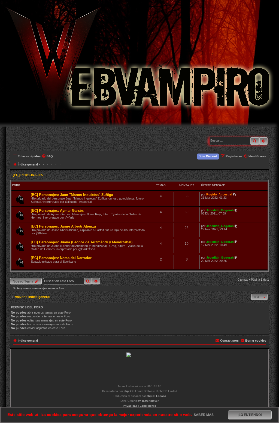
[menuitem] (47, 156)
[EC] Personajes (28, 175)
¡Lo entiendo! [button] (250, 415)
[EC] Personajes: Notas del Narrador (61, 258)
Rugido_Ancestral (219, 194)
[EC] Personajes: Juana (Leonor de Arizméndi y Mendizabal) (81, 242)
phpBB (128, 391)
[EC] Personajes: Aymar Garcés (57, 211)
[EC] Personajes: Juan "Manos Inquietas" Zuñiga (72, 195)
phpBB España (156, 395)
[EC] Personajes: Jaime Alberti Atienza (63, 226)
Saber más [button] (204, 415)
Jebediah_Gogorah (220, 210)
